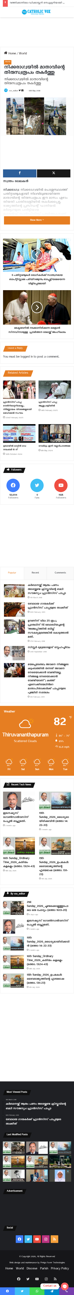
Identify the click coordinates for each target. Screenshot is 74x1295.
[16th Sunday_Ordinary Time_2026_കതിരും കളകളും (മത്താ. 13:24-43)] (19, 846)
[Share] (19, 173)
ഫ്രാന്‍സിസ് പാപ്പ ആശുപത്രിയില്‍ (48, 404)
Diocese (32, 1269)
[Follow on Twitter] (20, 91)
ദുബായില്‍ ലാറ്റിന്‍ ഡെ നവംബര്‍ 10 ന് (14, 448)
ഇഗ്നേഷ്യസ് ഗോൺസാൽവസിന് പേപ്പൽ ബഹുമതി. (15, 818)
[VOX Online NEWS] (37, 12)
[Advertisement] (37, 32)
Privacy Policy (60, 1269)
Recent (35, 573)
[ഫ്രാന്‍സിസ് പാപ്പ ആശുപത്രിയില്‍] (55, 389)
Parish (44, 1269)
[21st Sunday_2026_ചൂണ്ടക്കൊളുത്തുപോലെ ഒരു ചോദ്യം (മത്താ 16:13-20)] (13, 908)
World (23, 54)
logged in (26, 357)
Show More (36, 220)
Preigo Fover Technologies (52, 1263)
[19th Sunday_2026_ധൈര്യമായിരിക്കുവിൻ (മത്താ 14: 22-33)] (55, 801)
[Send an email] (22, 91)
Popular (12, 573)
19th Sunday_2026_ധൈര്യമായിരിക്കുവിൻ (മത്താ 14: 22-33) (54, 820)
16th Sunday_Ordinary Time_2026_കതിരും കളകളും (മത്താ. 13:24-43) (19, 863)
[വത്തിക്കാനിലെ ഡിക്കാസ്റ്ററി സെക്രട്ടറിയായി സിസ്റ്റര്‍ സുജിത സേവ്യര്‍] (37, 1175)
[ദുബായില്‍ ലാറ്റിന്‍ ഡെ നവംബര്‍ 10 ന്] (19, 433)
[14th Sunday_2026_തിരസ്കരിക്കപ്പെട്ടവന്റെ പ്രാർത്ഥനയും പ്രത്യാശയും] (14, 1175)
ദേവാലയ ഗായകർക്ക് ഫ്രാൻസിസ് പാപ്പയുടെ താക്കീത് (48, 606)
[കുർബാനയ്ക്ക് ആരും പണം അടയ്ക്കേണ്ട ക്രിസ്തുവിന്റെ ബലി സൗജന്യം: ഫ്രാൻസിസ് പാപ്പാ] (14, 591)
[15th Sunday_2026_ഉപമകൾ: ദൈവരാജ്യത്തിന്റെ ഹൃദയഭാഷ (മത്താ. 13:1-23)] (55, 846)
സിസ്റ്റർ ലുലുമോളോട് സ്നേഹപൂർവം (49, 648)
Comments (60, 573)
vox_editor (13, 91)
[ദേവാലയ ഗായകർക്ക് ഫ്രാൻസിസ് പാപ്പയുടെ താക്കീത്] (14, 609)
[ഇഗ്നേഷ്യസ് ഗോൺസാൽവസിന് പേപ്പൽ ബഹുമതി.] (19, 801)
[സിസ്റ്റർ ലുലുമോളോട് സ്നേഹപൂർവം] (14, 653)
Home (11, 54)
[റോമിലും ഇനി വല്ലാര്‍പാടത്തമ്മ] (55, 433)
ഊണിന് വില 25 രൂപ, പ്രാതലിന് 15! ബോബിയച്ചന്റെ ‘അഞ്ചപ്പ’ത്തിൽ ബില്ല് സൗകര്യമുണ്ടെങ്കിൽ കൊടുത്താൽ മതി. (48, 629)
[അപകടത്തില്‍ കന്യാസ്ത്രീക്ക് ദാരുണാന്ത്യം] (60, 1175)
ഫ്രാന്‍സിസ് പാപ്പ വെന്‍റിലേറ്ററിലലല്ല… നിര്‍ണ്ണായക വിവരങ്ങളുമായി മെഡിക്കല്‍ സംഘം (17, 408)
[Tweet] (53, 173)
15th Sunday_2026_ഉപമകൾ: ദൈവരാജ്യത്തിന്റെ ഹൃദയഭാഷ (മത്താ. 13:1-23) (53, 867)
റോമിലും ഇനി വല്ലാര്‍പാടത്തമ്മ (54, 446)
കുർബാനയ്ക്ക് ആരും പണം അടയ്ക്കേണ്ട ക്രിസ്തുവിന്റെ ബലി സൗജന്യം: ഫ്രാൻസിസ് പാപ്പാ (47, 590)
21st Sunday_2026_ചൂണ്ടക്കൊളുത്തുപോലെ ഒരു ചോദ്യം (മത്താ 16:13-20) (47, 907)
